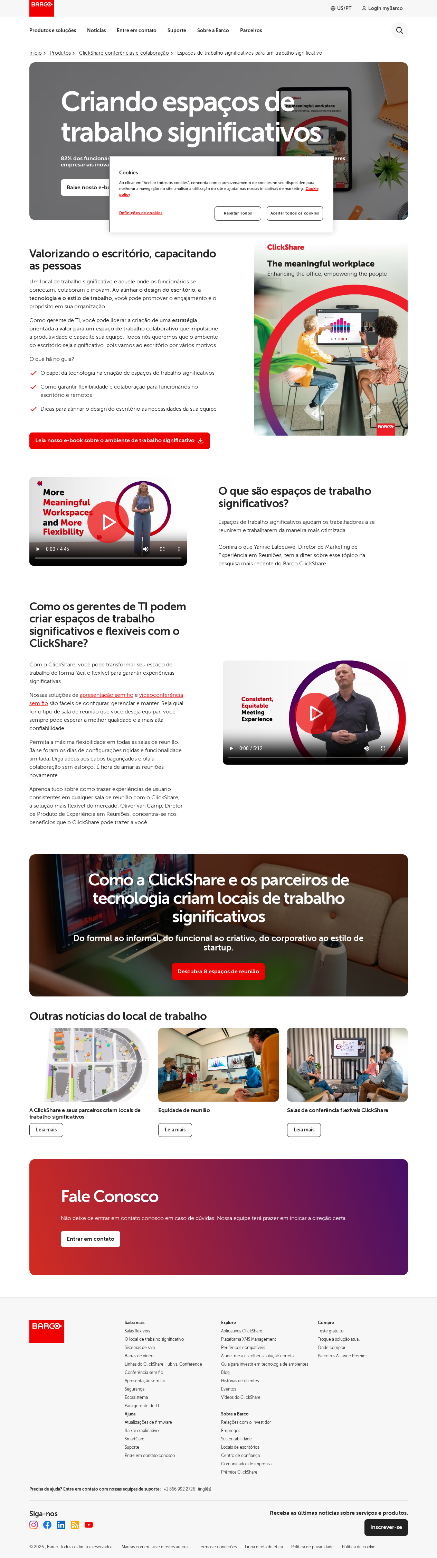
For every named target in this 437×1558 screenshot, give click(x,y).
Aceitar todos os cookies (294, 213)
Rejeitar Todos (238, 213)
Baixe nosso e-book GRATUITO (107, 187)
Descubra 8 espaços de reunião (218, 971)
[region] (221, 194)
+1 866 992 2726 (187, 1489)
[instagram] (33, 1525)
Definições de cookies (141, 213)
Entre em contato (136, 30)
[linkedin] (61, 1525)
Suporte (177, 30)
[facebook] (47, 1525)
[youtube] (89, 1525)
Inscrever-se (386, 1527)
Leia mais (46, 1129)
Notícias (96, 30)
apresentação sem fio (106, 695)
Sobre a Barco (213, 30)
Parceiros (251, 30)
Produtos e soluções (52, 30)
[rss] (75, 1525)
